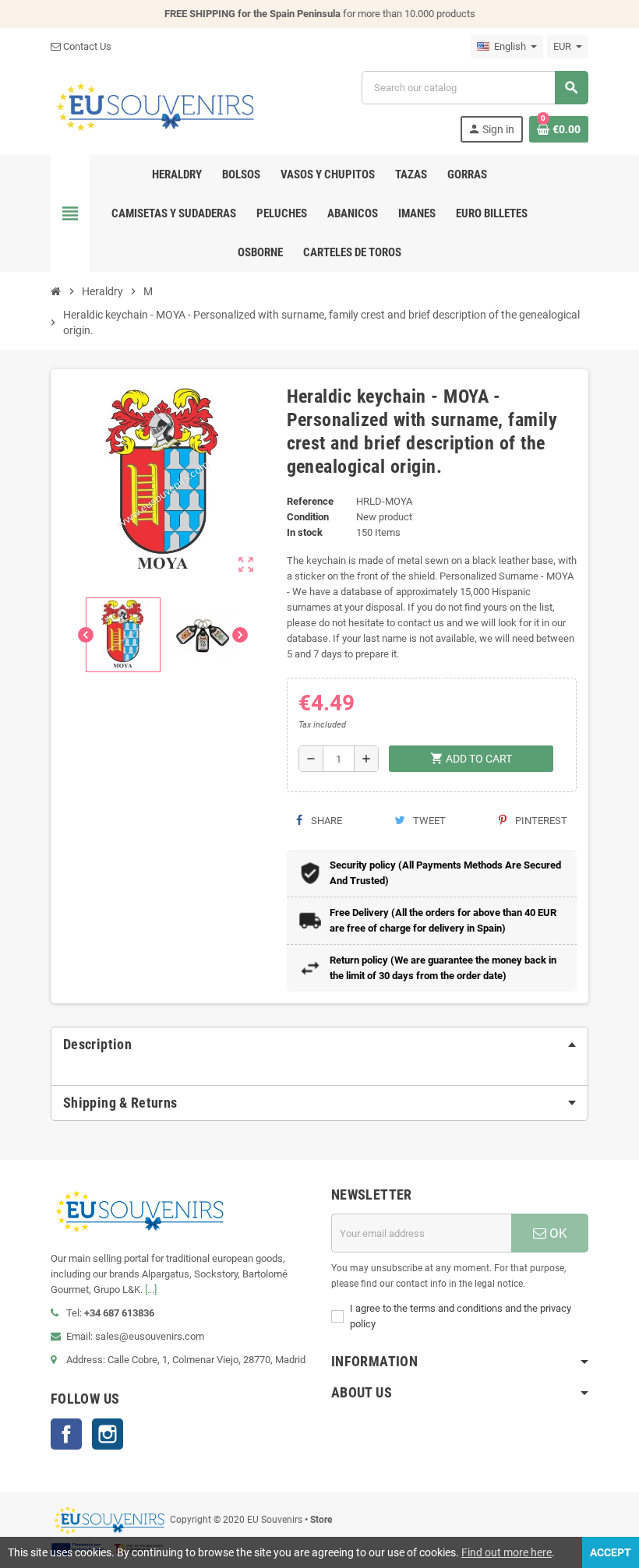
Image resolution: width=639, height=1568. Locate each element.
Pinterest (540, 820)
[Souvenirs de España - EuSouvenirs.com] (155, 105)
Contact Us (86, 46)
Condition (308, 517)
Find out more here (506, 1552)
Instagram (107, 1434)
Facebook (66, 1434)
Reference (310, 501)
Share (325, 820)
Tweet (428, 820)
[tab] (319, 1044)
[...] (151, 1289)
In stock (305, 532)
